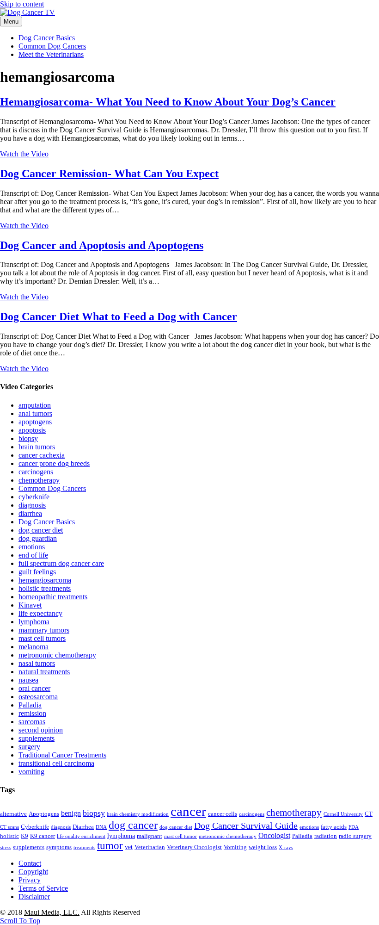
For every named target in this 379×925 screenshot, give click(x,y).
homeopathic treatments (52, 597)
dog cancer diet (40, 530)
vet (129, 847)
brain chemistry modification (138, 814)
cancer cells (222, 814)
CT (369, 814)
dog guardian (37, 538)
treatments (84, 847)
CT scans (9, 827)
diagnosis (32, 505)
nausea (28, 680)
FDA (353, 827)
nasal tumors (36, 663)
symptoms (59, 847)
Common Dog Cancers (52, 46)
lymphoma (33, 622)
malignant (149, 836)
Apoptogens (44, 814)
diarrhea (30, 513)
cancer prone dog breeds (54, 463)
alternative (13, 814)
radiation (325, 836)
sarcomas (31, 722)
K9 (24, 836)
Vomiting (235, 847)
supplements (36, 738)
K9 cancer (42, 836)
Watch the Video (24, 154)
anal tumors (35, 413)
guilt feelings (37, 572)
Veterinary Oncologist (194, 847)
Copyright (33, 871)
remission (32, 713)
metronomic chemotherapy (57, 655)
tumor (110, 845)
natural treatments (44, 672)
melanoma (33, 647)
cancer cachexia (41, 455)
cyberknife (33, 497)
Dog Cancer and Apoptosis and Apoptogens (101, 245)
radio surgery (355, 836)
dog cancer (133, 825)
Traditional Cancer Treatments (62, 755)
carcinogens (35, 472)
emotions (31, 547)
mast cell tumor (180, 836)
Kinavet (30, 605)
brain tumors (36, 447)
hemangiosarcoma (44, 580)
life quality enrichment (81, 836)
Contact (29, 863)
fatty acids (334, 827)
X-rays (286, 847)
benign (71, 813)
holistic (9, 836)
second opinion (40, 730)
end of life (33, 555)
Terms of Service (43, 888)
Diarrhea (83, 827)
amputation (34, 405)
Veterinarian (149, 847)
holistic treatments (44, 588)
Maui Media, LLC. (51, 912)
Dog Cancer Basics (46, 38)
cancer (188, 811)
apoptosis (32, 430)
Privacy (29, 880)
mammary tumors (43, 630)
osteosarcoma (38, 697)
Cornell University (343, 814)
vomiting (31, 772)
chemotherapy (39, 480)
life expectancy (40, 613)
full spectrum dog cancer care (61, 563)
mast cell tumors (42, 638)
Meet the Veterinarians (51, 54)
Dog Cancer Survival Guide (246, 825)
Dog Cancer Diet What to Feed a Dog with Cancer (118, 316)
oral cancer (34, 688)
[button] (20, 921)
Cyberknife (35, 827)
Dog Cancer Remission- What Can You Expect (109, 174)
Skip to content (22, 4)
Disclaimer (34, 896)
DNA (101, 827)
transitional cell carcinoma (56, 763)
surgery (29, 747)
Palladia (30, 705)
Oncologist (274, 835)
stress (5, 847)
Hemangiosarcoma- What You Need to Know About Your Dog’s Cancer (168, 102)
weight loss (263, 847)
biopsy (28, 438)
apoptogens (35, 422)
